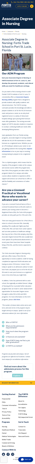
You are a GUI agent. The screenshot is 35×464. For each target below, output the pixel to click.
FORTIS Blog (22, 414)
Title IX (4, 408)
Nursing (4, 426)
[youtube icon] (3, 454)
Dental (4, 433)
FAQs (4, 402)
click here (16, 299)
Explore (16, 375)
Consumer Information (9, 405)
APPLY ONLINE (22, 6)
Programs (6, 422)
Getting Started (8, 394)
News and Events (23, 436)
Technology (22, 411)
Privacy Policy (6, 412)
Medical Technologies (9, 436)
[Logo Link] (6, 4)
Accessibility (6, 418)
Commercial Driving (8, 443)
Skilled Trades (6, 439)
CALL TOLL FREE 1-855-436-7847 (23, 2)
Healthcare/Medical (8, 430)
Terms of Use (6, 415)
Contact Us (21, 426)
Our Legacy (22, 407)
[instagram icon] (12, 454)
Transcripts (22, 430)
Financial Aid (6, 399)
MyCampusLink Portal (25, 417)
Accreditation (22, 404)
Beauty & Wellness (8, 446)
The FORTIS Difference (23, 395)
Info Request (22, 433)
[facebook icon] (8, 454)
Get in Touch (23, 422)
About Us (21, 401)
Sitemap (17, 457)
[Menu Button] (31, 6)
